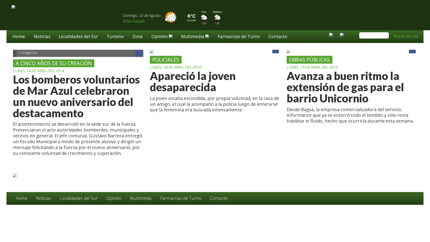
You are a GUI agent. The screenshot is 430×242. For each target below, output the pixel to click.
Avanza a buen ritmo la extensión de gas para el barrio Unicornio (345, 87)
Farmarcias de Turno (239, 36)
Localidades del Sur (78, 36)
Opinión (113, 198)
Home (19, 36)
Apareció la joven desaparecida (193, 81)
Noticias (42, 36)
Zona (137, 36)
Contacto (278, 36)
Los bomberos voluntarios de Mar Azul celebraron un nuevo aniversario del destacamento (76, 96)
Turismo (115, 36)
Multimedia (141, 198)
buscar (385, 36)
